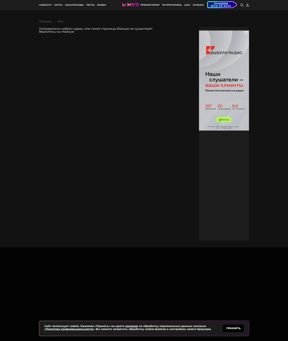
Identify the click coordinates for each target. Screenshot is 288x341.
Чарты (58, 5)
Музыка (198, 5)
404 (61, 21)
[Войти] (247, 5)
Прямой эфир (150, 5)
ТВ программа (172, 5)
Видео (101, 5)
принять (233, 328)
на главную (65, 32)
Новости (45, 5)
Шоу (187, 5)
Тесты (90, 5)
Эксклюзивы (74, 5)
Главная (45, 21)
